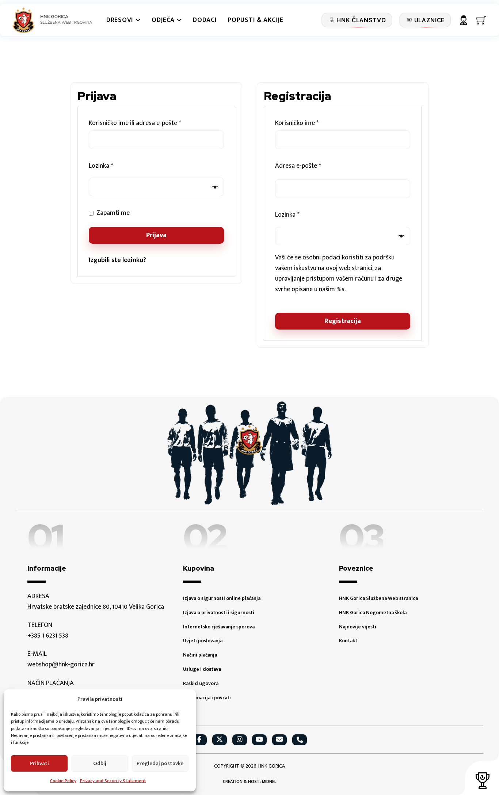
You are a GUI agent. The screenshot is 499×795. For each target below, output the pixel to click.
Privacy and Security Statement (113, 780)
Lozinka (113, 166)
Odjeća (163, 20)
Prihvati (39, 763)
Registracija (342, 321)
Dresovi (119, 20)
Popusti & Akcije (255, 20)
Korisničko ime (308, 123)
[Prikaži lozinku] (213, 187)
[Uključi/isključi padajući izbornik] (138, 20)
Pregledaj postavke (160, 763)
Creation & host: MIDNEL (249, 781)
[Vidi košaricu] (481, 20)
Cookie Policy (63, 780)
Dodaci (205, 20)
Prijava (156, 235)
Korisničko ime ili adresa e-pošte (147, 123)
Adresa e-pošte (309, 166)
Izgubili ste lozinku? (117, 260)
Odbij (99, 763)
